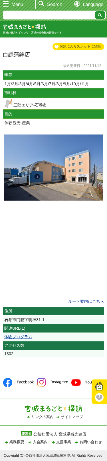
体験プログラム (18, 337)
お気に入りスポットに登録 (80, 46)
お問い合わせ (91, 442)
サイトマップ (72, 417)
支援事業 (63, 442)
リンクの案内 (42, 417)
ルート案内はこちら (86, 301)
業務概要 (16, 442)
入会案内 (40, 442)
